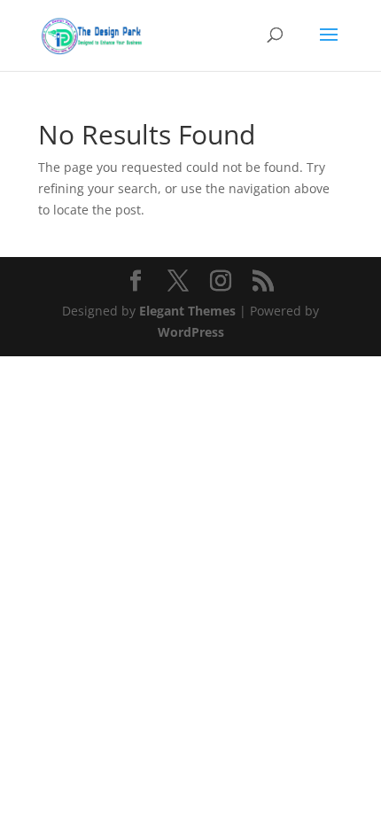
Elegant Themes (187, 310)
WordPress (191, 331)
